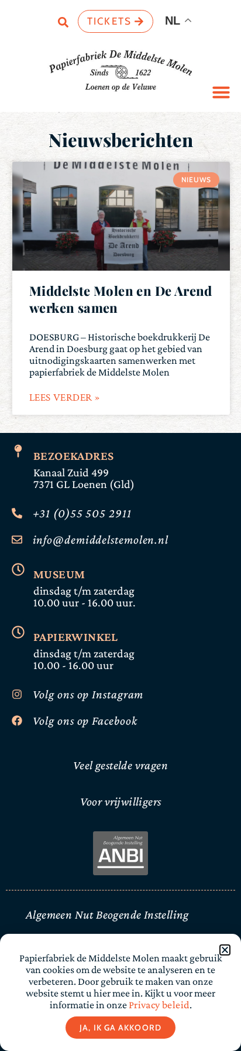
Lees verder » (64, 398)
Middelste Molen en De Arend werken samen (120, 299)
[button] (221, 92)
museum (59, 574)
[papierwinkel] (18, 632)
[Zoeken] (63, 24)
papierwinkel (75, 637)
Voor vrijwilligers (120, 801)
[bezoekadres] (18, 451)
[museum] (18, 569)
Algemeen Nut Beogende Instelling (107, 914)
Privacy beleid (158, 1005)
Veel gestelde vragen (120, 765)
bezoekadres (73, 456)
